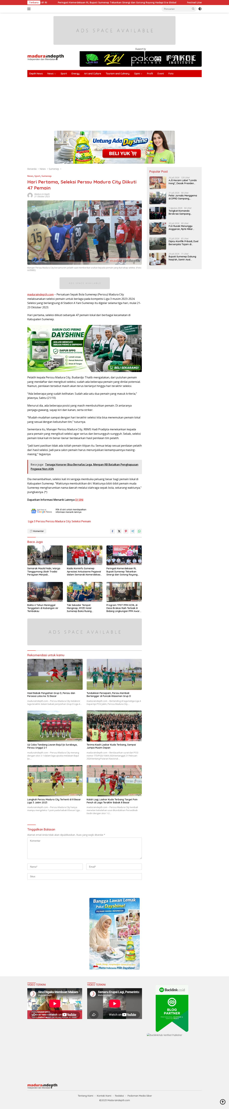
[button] (193, 8)
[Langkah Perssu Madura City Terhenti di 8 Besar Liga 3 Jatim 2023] (55, 780)
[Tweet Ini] (119, 531)
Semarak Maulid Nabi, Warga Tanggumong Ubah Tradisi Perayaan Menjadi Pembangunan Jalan (43, 571)
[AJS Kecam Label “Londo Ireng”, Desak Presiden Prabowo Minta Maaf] (157, 182)
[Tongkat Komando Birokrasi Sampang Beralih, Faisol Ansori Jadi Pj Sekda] (157, 213)
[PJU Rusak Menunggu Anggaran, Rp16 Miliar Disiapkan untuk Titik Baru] (157, 228)
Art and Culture (92, 73)
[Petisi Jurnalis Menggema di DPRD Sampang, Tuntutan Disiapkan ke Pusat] (157, 198)
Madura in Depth (42, 194)
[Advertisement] (127, 102)
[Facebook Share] (112, 531)
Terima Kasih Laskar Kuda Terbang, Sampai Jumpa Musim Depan (111, 746)
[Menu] (29, 9)
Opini (137, 73)
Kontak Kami (104, 1095)
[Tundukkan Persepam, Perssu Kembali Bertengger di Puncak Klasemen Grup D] (114, 674)
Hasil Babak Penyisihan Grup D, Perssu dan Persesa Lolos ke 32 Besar (51, 695)
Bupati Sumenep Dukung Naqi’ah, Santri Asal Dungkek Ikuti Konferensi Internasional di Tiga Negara (182, 258)
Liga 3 (31, 521)
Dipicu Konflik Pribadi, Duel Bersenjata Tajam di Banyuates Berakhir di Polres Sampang (183, 243)
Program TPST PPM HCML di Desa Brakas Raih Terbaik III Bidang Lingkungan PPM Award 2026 (123, 608)
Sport (64, 73)
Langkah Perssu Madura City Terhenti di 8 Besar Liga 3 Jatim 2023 (54, 801)
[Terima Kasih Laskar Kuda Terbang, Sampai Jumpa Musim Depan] (114, 726)
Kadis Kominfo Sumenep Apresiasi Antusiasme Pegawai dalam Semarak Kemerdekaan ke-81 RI (84, 571)
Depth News (36, 73)
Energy (75, 73)
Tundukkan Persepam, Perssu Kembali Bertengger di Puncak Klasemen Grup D (109, 695)
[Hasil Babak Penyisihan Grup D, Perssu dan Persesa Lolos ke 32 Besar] (55, 674)
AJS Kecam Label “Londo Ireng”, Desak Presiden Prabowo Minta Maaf (183, 182)
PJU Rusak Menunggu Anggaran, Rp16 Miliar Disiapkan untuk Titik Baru (183, 228)
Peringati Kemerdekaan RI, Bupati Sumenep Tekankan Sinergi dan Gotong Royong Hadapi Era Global (75, 2)
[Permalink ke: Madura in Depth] (30, 195)
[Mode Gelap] (200, 9)
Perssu (40, 521)
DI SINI (79, 500)
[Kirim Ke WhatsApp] (139, 531)
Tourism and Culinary (117, 73)
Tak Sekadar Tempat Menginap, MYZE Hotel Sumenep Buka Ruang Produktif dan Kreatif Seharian (84, 608)
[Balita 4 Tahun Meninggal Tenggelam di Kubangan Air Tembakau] (45, 592)
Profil (150, 73)
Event (161, 73)
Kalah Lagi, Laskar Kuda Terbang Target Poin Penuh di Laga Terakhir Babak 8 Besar (112, 801)
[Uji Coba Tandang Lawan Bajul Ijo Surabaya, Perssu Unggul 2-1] (55, 726)
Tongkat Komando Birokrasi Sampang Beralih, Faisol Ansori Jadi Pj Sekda (183, 212)
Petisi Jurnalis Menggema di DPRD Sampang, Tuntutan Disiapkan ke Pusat (183, 197)
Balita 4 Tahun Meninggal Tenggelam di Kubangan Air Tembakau (42, 608)
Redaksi (119, 1095)
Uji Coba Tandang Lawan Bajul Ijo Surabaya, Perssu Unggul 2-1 (52, 746)
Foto (171, 73)
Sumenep (46, 175)
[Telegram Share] (132, 531)
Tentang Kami (85, 1095)
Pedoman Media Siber (140, 1095)
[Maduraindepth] (45, 57)
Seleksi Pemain (81, 521)
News (50, 73)
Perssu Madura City (58, 521)
